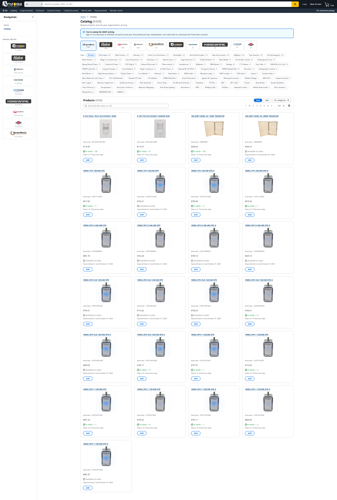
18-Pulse (226, 87)
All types (91, 55)
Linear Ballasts (128, 69)
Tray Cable (261, 64)
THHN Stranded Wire (231, 69)
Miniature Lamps (207, 74)
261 (279, 105)
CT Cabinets (245, 64)
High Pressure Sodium (107, 74)
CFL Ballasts (153, 78)
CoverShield (144, 74)
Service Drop (162, 83)
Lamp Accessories (283, 78)
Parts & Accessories (220, 55)
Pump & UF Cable (136, 78)
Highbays (239, 55)
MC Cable (235, 83)
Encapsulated (106, 87)
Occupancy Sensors (209, 69)
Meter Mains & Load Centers (93, 78)
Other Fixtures (122, 55)
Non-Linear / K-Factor (125, 87)
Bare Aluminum (146, 83)
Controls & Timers (113, 64)
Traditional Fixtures (127, 83)
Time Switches (256, 55)
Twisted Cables (268, 74)
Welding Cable (211, 87)
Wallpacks (201, 64)
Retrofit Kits (261, 83)
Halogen (230, 64)
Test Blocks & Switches (182, 83)
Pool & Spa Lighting (168, 87)
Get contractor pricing (325, 11)
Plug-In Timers (127, 74)
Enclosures (40, 11)
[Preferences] (289, 105)
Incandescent (185, 64)
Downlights (179, 55)
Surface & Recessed (149, 64)
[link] (93, 17)
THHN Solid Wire (170, 78)
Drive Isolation (280, 87)
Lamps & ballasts (26, 11)
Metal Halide (225, 60)
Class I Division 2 (89, 87)
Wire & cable (86, 11)
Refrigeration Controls (268, 69)
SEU (223, 83)
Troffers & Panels (207, 60)
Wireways (138, 55)
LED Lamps (105, 55)
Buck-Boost (186, 87)
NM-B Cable (190, 74)
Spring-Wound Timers (91, 64)
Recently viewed (116, 11)
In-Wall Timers (167, 69)
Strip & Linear (169, 60)
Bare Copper (87, 83)
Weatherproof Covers (266, 60)
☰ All (5, 11)
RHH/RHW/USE (106, 92)
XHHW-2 (121, 92)
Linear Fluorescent (134, 60)
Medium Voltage (251, 78)
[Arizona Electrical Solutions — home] (12, 4)
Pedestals (159, 74)
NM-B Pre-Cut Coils (279, 64)
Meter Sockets (89, 60)
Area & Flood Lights (199, 55)
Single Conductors (148, 69)
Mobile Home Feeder (261, 87)
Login (304, 4)
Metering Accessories (232, 78)
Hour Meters (88, 74)
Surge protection (101, 11)
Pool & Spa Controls (244, 60)
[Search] (295, 4)
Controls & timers (54, 11)
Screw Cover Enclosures (158, 55)
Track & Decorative (190, 78)
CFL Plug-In (131, 64)
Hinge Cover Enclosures (110, 60)
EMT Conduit (226, 74)
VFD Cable (241, 74)
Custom (247, 83)
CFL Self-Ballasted (116, 78)
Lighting (13, 11)
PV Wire (213, 83)
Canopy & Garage (110, 69)
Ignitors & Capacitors (210, 78)
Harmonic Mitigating (147, 87)
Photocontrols (168, 64)
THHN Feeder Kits (90, 69)
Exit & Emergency (275, 55)
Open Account (315, 4)
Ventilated (200, 83)
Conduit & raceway (71, 11)
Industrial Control (241, 87)
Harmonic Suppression (106, 83)
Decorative (249, 69)
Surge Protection (188, 60)
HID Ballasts (216, 64)
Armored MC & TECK (187, 69)
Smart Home (174, 74)
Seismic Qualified (278, 83)
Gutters (254, 74)
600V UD (267, 78)
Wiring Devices (88, 92)
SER (198, 87)
